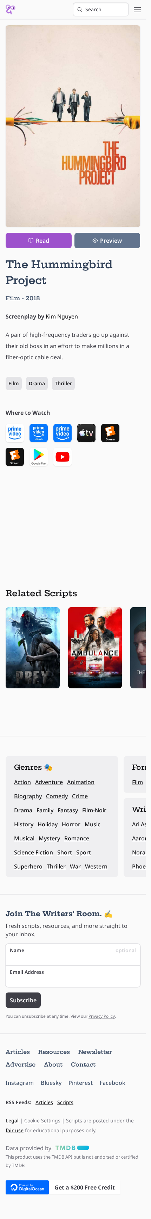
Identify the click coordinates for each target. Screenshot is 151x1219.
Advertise (20, 1064)
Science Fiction (33, 852)
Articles (18, 1051)
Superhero (28, 866)
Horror (71, 824)
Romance (76, 838)
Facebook (112, 1083)
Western (96, 866)
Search (93, 9)
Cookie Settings (42, 1120)
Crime (80, 796)
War (75, 866)
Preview (111, 240)
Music (92, 824)
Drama (37, 383)
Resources (54, 1051)
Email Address (27, 972)
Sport (83, 852)
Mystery (49, 838)
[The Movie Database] (71, 1148)
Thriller (63, 383)
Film (13, 383)
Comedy (57, 796)
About (53, 1064)
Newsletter (95, 1051)
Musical (24, 838)
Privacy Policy (101, 1016)
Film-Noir (94, 810)
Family (45, 810)
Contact (83, 1064)
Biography (28, 796)
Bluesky (51, 1083)
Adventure (49, 782)
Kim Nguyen (62, 316)
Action (22, 782)
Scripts (65, 1102)
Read (42, 240)
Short (64, 852)
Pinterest (80, 1083)
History (23, 824)
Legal (12, 1120)
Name (73, 950)
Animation (80, 782)
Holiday (48, 824)
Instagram (20, 1083)
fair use (15, 1130)
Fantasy (68, 810)
